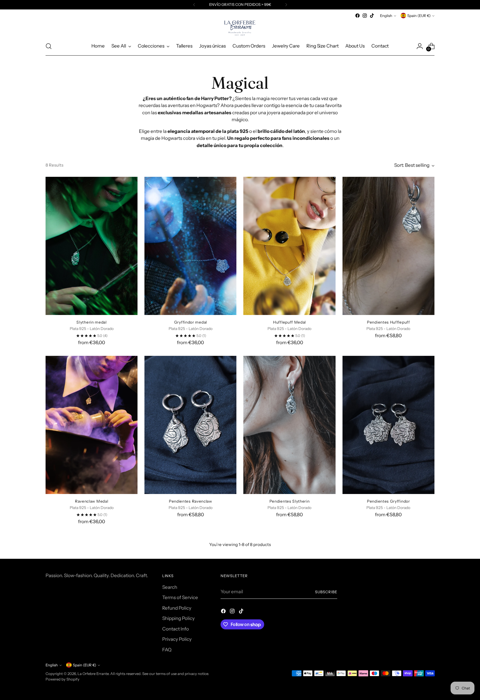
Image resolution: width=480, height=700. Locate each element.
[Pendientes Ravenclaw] (190, 425)
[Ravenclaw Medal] (92, 425)
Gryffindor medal (190, 322)
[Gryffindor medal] (190, 246)
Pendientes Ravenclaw (190, 501)
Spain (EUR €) (419, 15)
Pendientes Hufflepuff (388, 322)
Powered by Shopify (62, 679)
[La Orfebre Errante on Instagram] (364, 15)
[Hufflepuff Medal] (289, 246)
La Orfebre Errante (93, 673)
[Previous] (194, 4)
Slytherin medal (91, 322)
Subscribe (326, 592)
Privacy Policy (177, 639)
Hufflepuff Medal (289, 322)
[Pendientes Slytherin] (289, 425)
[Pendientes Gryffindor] (388, 425)
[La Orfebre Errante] (240, 28)
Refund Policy (176, 608)
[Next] (286, 4)
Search (169, 587)
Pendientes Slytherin (289, 501)
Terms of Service (180, 597)
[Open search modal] (48, 46)
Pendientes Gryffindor (388, 501)
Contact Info (175, 629)
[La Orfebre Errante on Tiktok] (371, 15)
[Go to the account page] (419, 46)
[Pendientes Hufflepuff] (388, 246)
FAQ (166, 649)
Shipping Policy (178, 618)
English (386, 15)
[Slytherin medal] (92, 246)
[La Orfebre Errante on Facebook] (357, 15)
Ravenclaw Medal (91, 501)
